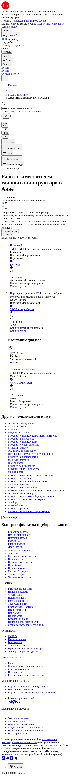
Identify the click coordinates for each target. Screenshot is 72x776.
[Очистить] (6, 116)
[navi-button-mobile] (4, 78)
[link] (7, 60)
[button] (5, 67)
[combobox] (16, 108)
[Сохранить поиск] (4, 125)
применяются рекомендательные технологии (29, 741)
